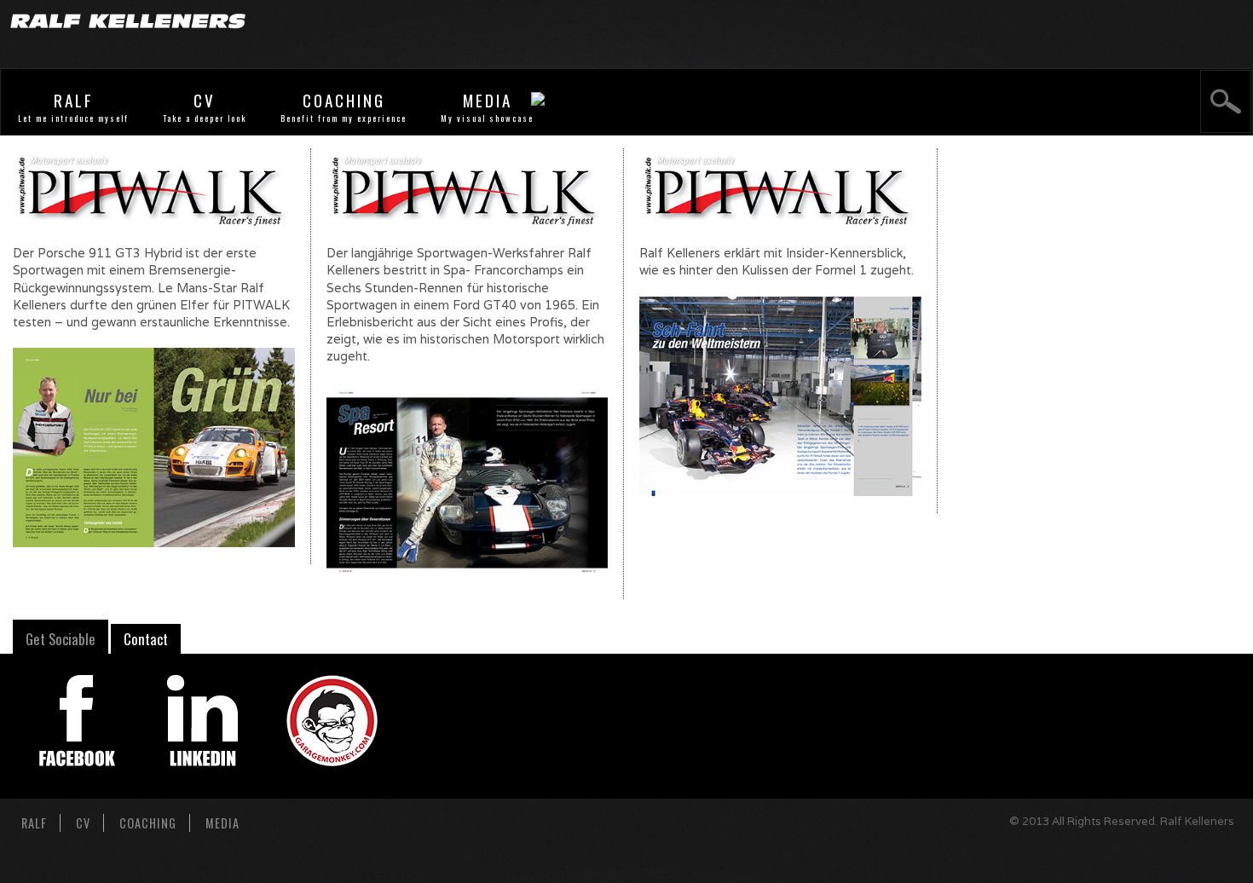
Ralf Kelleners (1197, 821)
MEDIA (487, 100)
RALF (74, 100)
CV (204, 100)
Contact (146, 638)
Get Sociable (60, 638)
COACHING (344, 100)
